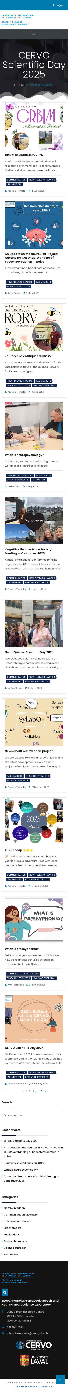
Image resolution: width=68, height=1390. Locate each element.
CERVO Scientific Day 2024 (24, 1048)
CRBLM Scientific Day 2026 (24, 155)
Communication (16, 179)
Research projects (18, 286)
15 (41, 1091)
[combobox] (34, 1115)
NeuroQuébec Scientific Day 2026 (29, 652)
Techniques (39, 479)
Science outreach (44, 385)
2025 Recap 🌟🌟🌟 (19, 850)
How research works (42, 179)
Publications (14, 776)
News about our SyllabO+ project (29, 751)
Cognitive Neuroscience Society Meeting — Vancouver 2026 (28, 551)
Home (21, 85)
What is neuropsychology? (24, 455)
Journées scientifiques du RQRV (28, 356)
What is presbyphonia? (22, 949)
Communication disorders (23, 973)
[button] (34, 33)
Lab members (14, 184)
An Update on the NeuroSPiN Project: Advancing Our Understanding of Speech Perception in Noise (31, 258)
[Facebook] (5, 1292)
